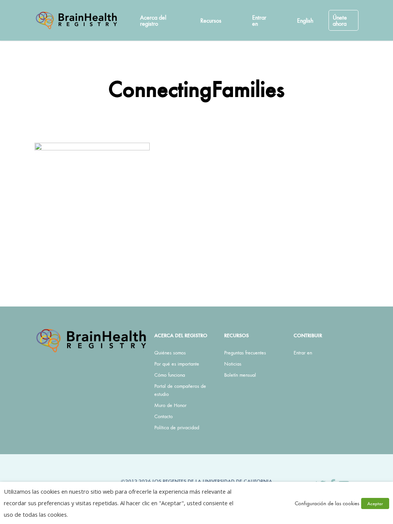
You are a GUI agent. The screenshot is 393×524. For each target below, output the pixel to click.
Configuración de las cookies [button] (327, 503)
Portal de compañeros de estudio (180, 389)
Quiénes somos (170, 352)
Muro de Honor (170, 405)
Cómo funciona (169, 374)
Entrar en (303, 352)
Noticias (232, 363)
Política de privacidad (176, 427)
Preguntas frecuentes (245, 352)
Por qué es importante (176, 363)
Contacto (163, 416)
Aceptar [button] (375, 503)
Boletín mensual (240, 374)
